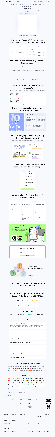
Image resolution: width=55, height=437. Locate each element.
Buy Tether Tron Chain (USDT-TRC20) (31, 415)
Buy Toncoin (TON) (22, 414)
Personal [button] (14, 1)
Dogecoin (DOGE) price (23, 432)
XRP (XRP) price (14, 431)
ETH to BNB (21, 424)
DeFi (4, 406)
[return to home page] (9, 1)
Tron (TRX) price (38, 431)
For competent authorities (39, 403)
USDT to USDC (30, 423)
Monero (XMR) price (6, 431)
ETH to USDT (21, 423)
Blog (20, 403)
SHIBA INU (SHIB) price (46, 431)
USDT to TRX (29, 424)
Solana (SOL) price (30, 431)
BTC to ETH (13, 423)
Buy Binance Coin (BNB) (23, 415)
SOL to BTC (37, 423)
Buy (4, 402)
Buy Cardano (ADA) (38, 415)
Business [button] (18, 1)
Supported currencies (15, 402)
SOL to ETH (37, 424)
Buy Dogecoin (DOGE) (46, 414)
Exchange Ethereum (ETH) (7, 423)
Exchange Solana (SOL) (7, 424)
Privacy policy (37, 402)
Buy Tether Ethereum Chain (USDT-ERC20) (31, 413)
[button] (34, 1)
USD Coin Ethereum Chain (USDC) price (23, 430)
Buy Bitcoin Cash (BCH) (39, 416)
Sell (4, 403)
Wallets (29, 403)
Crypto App (5, 407)
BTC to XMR (13, 424)
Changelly (9, 392)
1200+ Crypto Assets (13, 392)
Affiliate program (30, 406)
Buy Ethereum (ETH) (6, 414)
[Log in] (48, 1)
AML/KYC (37, 406)
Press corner (13, 403)
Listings (29, 402)
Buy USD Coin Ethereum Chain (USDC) (39, 413)
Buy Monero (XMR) (14, 414)
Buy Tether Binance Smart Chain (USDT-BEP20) (31, 417)
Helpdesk (21, 402)
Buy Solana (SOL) (14, 415)
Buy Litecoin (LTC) (6, 415)
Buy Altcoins (45, 415)
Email (21, 252)
